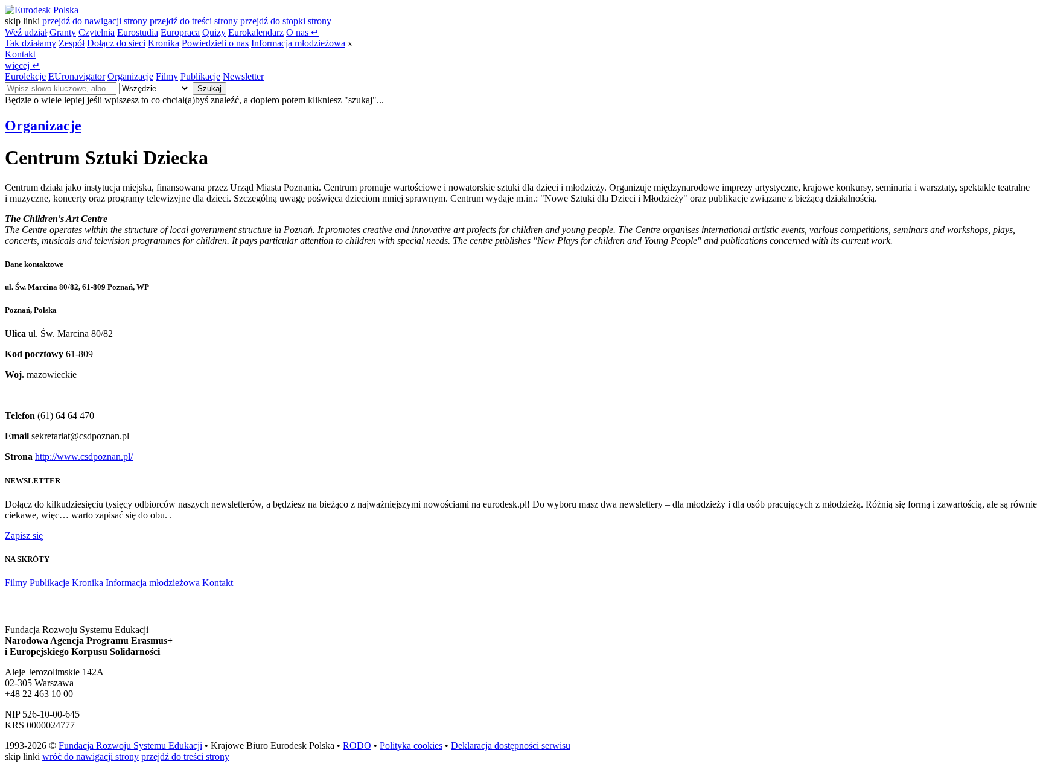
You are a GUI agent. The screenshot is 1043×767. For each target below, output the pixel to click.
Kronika (163, 43)
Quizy (214, 32)
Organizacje (130, 76)
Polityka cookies (411, 745)
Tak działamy (30, 43)
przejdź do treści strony (194, 21)
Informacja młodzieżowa (298, 43)
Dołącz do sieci (116, 43)
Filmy (167, 76)
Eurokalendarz (256, 32)
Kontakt (20, 54)
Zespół (72, 43)
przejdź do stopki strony (285, 21)
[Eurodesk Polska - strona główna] (41, 10)
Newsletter (243, 76)
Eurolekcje (25, 76)
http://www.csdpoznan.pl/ (84, 456)
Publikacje (200, 76)
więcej (22, 65)
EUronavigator (76, 76)
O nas (302, 32)
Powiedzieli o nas (215, 43)
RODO (357, 745)
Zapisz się (24, 535)
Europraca (180, 32)
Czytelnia (96, 32)
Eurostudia (137, 32)
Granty (62, 32)
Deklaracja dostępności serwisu (510, 745)
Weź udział (26, 32)
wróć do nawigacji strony (90, 756)
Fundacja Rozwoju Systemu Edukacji (130, 745)
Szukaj (209, 88)
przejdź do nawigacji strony (94, 21)
